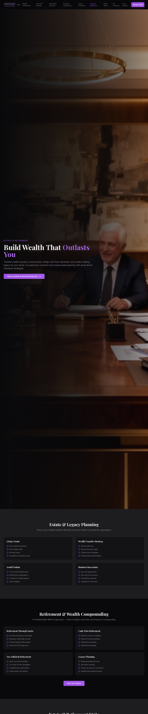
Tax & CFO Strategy (39, 4)
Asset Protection (82, 4)
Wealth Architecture (27, 4)
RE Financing (116, 4)
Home (18, 4)
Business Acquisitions (67, 4)
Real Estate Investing (52, 4)
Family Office (106, 4)
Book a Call (137, 5)
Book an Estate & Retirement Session (22, 276)
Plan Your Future (74, 683)
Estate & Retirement (93, 4)
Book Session (125, 4)
